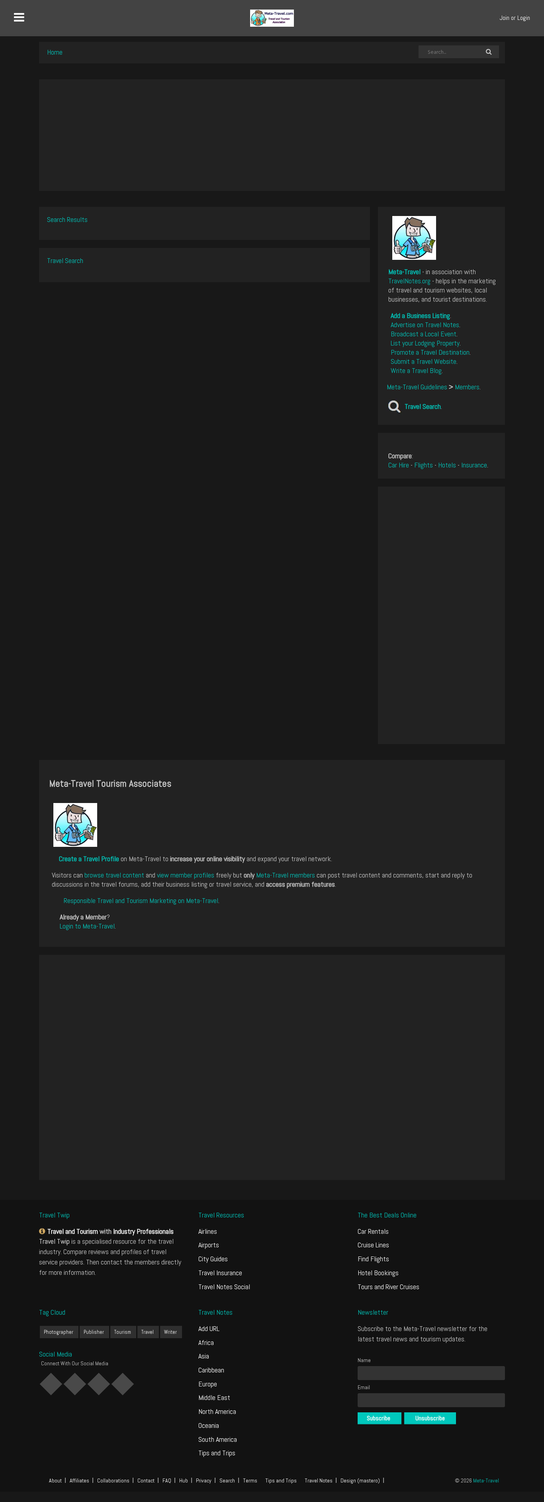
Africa (206, 1342)
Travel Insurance (220, 1272)
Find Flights (373, 1258)
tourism (122, 1332)
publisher (94, 1332)
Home (55, 52)
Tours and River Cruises (388, 1286)
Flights (423, 464)
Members (467, 386)
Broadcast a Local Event (423, 333)
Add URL (208, 1328)
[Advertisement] (272, 135)
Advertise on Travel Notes (425, 324)
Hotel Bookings (378, 1272)
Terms (250, 1480)
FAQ (166, 1480)
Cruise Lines (373, 1244)
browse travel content (114, 875)
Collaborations (113, 1480)
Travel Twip (54, 1241)
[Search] (489, 52)
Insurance (474, 464)
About (55, 1480)
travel (147, 1332)
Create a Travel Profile (89, 858)
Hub (183, 1480)
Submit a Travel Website (423, 361)
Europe (207, 1383)
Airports (208, 1244)
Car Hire (398, 464)
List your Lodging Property (425, 343)
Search (227, 1480)
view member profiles (185, 875)
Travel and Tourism (72, 1231)
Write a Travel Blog (416, 370)
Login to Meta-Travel (87, 926)
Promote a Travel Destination (430, 352)
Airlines (207, 1231)
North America (217, 1411)
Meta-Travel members (285, 875)
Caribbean (211, 1369)
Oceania (208, 1425)
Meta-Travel (404, 271)
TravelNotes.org (409, 280)
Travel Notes (319, 1480)
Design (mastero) (360, 1480)
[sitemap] (43, 1231)
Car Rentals (373, 1231)
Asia (203, 1356)
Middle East (214, 1397)
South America (217, 1439)
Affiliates (79, 1480)
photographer (58, 1332)
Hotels (447, 464)
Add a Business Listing (420, 315)
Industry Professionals (143, 1231)
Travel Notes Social (224, 1286)
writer (170, 1332)
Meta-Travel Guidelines (417, 386)
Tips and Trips (216, 1452)
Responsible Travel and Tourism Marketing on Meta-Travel (141, 900)
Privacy (203, 1480)
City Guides (213, 1258)
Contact (146, 1480)
